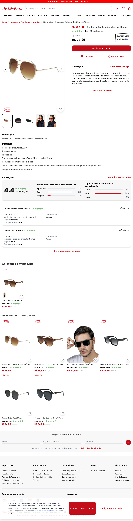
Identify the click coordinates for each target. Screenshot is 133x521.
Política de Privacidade (90, 448)
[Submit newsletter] (128, 442)
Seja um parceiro (69, 477)
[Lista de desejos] (123, 8)
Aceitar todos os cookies (82, 508)
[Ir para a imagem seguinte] (61, 69)
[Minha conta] (116, 8)
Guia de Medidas (98, 471)
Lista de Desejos (121, 477)
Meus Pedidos (120, 474)
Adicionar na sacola (101, 48)
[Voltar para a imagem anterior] (5, 69)
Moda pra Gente (68, 480)
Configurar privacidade (110, 508)
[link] (87, 31)
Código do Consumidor (42, 477)
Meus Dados (119, 471)
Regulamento (7, 474)
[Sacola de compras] (129, 8)
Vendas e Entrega (9, 471)
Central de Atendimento (42, 471)
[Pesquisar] (27, 8)
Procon (36, 480)
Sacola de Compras (123, 480)
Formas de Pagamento (11, 477)
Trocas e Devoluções (41, 474)
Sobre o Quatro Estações (71, 471)
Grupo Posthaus (68, 474)
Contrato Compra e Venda (12, 483)
